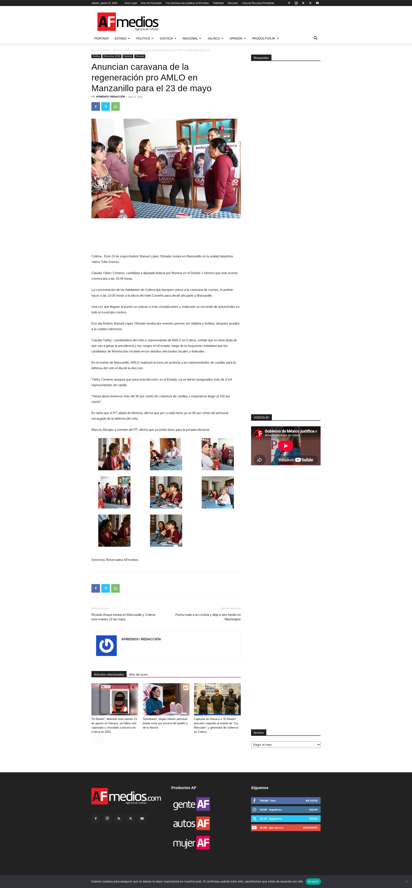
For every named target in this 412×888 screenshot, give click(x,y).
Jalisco (214, 38)
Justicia (166, 38)
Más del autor (138, 674)
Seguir (313, 809)
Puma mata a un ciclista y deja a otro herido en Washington (208, 617)
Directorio (233, 3)
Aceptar (313, 881)
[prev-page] (94, 740)
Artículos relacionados (109, 674)
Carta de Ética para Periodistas (258, 3)
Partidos (128, 56)
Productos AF (264, 38)
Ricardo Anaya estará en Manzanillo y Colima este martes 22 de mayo (123, 617)
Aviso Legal (131, 3)
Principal (140, 56)
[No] (406, 881)
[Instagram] (296, 3)
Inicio (94, 50)
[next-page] (101, 740)
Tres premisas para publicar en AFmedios (187, 3)
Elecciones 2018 (121, 50)
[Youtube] (317, 3)
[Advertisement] (286, 357)
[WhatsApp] (115, 106)
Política (143, 38)
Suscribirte (310, 827)
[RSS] (303, 3)
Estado (121, 38)
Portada (101, 38)
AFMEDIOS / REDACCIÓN (110, 96)
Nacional (190, 38)
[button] (315, 39)
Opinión (236, 38)
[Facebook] (289, 3)
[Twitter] (310, 3)
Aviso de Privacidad (151, 3)
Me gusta (312, 800)
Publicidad (218, 3)
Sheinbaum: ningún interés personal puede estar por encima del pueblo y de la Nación (165, 723)
